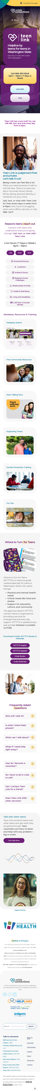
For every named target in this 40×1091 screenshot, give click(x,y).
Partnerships (31, 1047)
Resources (30, 1060)
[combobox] (17, 1026)
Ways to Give (30, 1038)
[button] (27, 20)
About (29, 1056)
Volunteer (30, 1043)
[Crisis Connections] (20, 12)
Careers (29, 1052)
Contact (29, 1065)
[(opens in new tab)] (20, 337)
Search (6, 1026)
